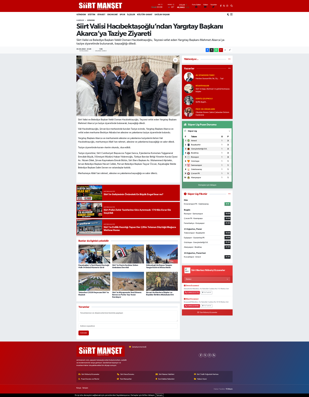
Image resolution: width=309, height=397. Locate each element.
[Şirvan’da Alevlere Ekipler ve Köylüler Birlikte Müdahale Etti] (162, 281)
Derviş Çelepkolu (204, 99)
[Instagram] (209, 355)
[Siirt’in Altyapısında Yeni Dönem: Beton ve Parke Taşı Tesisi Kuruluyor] (128, 281)
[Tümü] (229, 59)
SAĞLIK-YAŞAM (162, 15)
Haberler (80, 20)
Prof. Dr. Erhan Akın (205, 109)
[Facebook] (201, 355)
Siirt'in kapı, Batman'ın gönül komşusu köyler (213, 90)
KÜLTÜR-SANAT (144, 15)
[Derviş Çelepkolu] (189, 100)
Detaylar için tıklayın (207, 185)
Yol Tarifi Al (207, 292)
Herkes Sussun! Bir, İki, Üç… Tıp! (209, 79)
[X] (205, 355)
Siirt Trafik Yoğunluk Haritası (207, 374)
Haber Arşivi (202, 379)
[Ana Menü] (231, 14)
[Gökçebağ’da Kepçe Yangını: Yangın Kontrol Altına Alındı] (162, 254)
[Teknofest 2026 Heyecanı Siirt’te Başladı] (94, 281)
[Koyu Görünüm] (228, 15)
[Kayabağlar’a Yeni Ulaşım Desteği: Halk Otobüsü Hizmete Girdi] (94, 254)
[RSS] (214, 355)
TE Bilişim (229, 389)
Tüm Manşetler (126, 379)
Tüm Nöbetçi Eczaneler (208, 312)
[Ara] (232, 6)
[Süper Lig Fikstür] (229, 194)
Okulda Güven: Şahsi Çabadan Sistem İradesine (212, 113)
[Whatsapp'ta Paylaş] (216, 50)
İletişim (85, 388)
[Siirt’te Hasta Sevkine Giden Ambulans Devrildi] (128, 254)
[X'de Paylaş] (212, 50)
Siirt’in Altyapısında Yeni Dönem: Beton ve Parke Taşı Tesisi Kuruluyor (127, 294)
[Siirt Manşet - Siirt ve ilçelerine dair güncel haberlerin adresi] (100, 5)
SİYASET (101, 15)
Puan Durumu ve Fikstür (90, 379)
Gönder (83, 333)
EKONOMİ (112, 15)
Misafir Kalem (202, 86)
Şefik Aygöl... (201, 102)
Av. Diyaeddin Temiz (205, 75)
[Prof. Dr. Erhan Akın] (189, 112)
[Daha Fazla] (221, 50)
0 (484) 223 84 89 (193, 306)
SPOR (122, 15)
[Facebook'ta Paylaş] (207, 50)
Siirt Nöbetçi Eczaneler (90, 374)
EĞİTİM (91, 15)
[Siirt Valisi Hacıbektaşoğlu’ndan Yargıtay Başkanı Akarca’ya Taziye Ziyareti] (128, 86)
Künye (78, 388)
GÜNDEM (81, 15)
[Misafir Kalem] (189, 89)
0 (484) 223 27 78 (193, 292)
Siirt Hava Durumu (127, 374)
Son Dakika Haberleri (166, 379)
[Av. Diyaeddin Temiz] (189, 77)
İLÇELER (131, 15)
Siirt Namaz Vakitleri (166, 374)
